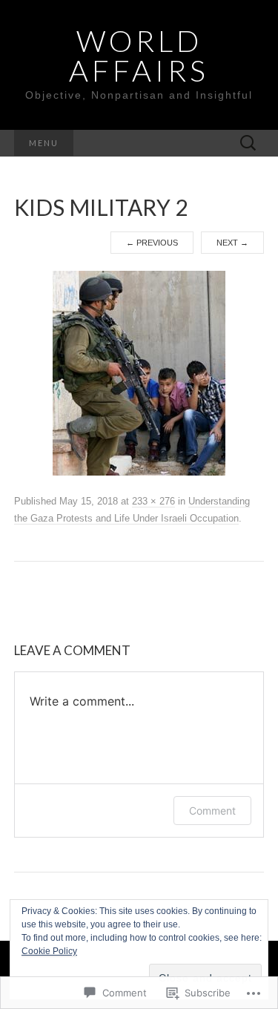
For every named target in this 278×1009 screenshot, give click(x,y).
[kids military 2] (139, 372)
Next (232, 242)
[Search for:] (248, 143)
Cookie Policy (49, 951)
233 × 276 (153, 501)
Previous (152, 242)
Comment (212, 810)
